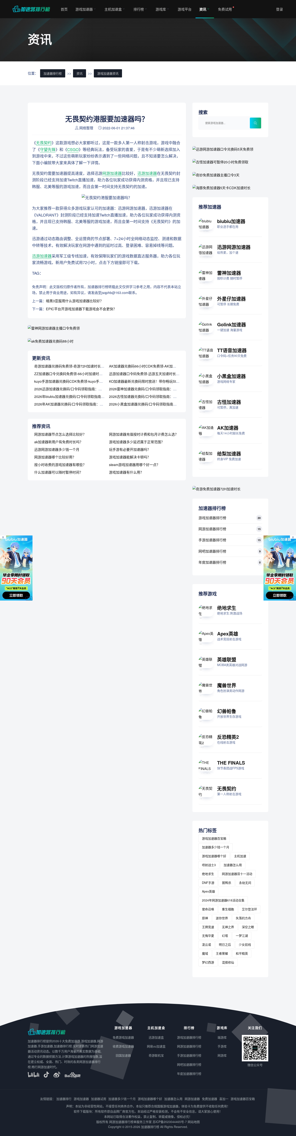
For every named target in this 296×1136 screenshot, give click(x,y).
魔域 (205, 953)
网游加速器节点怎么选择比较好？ (60, 434)
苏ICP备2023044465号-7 (170, 1122)
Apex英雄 (227, 633)
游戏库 (161, 9)
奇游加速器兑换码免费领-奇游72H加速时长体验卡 (72, 366)
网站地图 (194, 1122)
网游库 (222, 1055)
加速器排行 (64, 1099)
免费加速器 (209, 1099)
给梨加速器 (229, 453)
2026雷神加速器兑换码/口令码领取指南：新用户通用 (149, 388)
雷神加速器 (229, 272)
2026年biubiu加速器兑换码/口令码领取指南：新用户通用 (78, 396)
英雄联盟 (226, 659)
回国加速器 (123, 1055)
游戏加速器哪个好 (214, 856)
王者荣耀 (222, 953)
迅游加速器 (147, 173)
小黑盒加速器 (231, 376)
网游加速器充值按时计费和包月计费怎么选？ (143, 434)
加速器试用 (98, 1099)
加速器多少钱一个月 (215, 847)
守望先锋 (47, 149)
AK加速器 (227, 427)
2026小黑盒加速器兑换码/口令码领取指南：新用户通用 (151, 404)
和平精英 (242, 953)
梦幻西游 (208, 962)
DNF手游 (208, 882)
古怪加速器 (229, 401)
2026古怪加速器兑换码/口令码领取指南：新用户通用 (149, 396)
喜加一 (223, 1099)
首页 (64, 9)
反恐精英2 (228, 736)
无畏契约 (44, 142)
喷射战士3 (209, 865)
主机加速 (240, 856)
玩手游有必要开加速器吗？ (130, 449)
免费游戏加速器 (123, 1037)
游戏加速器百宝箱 (214, 838)
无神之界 (228, 927)
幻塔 (225, 935)
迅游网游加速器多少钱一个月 (56, 449)
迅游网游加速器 (233, 246)
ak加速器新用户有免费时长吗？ (58, 441)
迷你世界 (222, 918)
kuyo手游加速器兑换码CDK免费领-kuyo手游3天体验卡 (76, 381)
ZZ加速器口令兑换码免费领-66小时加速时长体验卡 (73, 373)
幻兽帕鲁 (226, 711)
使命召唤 (208, 909)
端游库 (222, 1037)
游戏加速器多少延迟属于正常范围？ (136, 441)
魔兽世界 (226, 685)
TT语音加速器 (232, 350)
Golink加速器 (231, 324)
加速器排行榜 (53, 73)
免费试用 (225, 9)
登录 (279, 9)
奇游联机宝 (156, 1055)
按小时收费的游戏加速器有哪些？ (60, 464)
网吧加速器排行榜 (212, 551)
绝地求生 (226, 607)
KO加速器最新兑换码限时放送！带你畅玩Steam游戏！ (151, 381)
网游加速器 (112, 173)
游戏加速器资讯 (108, 73)
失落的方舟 (243, 918)
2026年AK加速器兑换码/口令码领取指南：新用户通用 (75, 404)
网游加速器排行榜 (212, 528)
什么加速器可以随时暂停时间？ (58, 472)
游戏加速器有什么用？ (126, 472)
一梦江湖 (242, 935)
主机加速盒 (113, 9)
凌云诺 (206, 944)
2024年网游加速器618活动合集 (223, 900)
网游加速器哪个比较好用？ (55, 457)
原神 (205, 918)
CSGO (73, 149)
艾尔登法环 (249, 909)
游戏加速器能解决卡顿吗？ (130, 457)
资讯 (202, 9)
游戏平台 (185, 9)
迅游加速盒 (156, 1037)
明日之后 (225, 944)
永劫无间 (245, 882)
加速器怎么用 (233, 865)
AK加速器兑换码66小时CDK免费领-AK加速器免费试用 (151, 366)
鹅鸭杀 (226, 882)
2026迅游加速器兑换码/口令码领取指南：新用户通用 (75, 388)
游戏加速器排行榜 (212, 517)
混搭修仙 (228, 962)
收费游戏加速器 (123, 1046)
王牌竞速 (208, 927)
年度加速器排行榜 (212, 562)
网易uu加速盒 (156, 1046)
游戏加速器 (84, 9)
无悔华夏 (208, 935)
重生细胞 (228, 909)
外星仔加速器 (231, 298)
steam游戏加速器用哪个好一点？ (134, 464)
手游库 (222, 1046)
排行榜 (138, 9)
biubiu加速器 (231, 221)
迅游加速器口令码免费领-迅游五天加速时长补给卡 (147, 373)
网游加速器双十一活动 (237, 874)
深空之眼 (248, 927)
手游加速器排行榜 (212, 539)
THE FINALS (231, 762)
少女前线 (245, 944)
